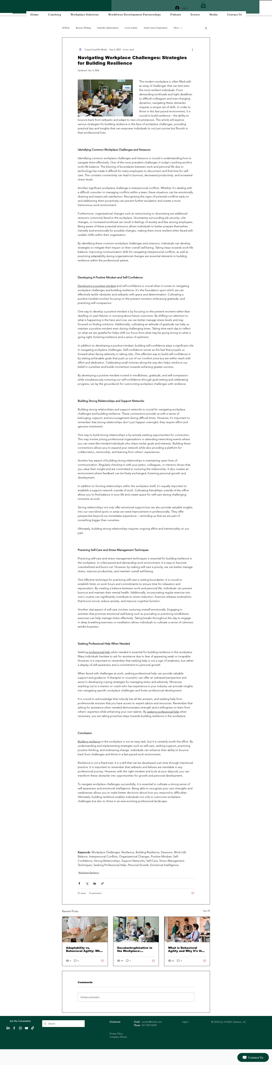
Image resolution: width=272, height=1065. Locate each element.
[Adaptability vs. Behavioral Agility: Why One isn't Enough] (85, 929)
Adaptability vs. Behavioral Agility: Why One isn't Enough (84, 949)
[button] (203, 5)
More (176, 27)
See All (206, 910)
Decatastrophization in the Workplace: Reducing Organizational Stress (134, 949)
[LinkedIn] (8, 1028)
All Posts (66, 27)
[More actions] (192, 49)
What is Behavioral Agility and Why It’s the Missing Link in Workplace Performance (186, 949)
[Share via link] (102, 883)
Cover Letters (131, 27)
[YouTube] (26, 1028)
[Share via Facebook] (79, 883)
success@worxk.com (152, 1021)
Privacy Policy (116, 1033)
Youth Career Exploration (155, 27)
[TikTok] (32, 1028)
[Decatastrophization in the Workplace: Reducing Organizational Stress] (136, 929)
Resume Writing (83, 27)
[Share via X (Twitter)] (86, 883)
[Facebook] (14, 1028)
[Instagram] (20, 1028)
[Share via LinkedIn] (94, 883)
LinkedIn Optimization (108, 27)
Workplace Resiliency (88, 872)
